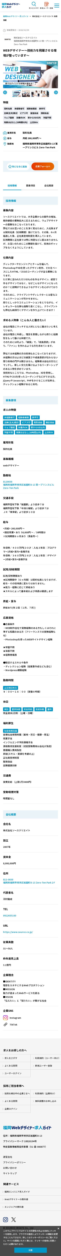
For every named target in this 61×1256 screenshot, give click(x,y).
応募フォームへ (42, 166)
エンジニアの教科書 (14, 1206)
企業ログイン (11, 1108)
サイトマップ (10, 1173)
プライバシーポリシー (14, 1162)
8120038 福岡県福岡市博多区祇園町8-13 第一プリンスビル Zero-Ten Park (28, 484)
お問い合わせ (10, 1167)
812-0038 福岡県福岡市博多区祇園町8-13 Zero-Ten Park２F (29, 881)
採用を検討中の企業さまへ (17, 1093)
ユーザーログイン (13, 1073)
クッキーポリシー (38, 1237)
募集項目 (30, 185)
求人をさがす (11, 1058)
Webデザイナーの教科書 (16, 1199)
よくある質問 (11, 1065)
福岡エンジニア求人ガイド (17, 1191)
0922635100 (9, 915)
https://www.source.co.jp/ (18, 932)
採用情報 (12, 185)
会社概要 (48, 185)
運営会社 (7, 1156)
